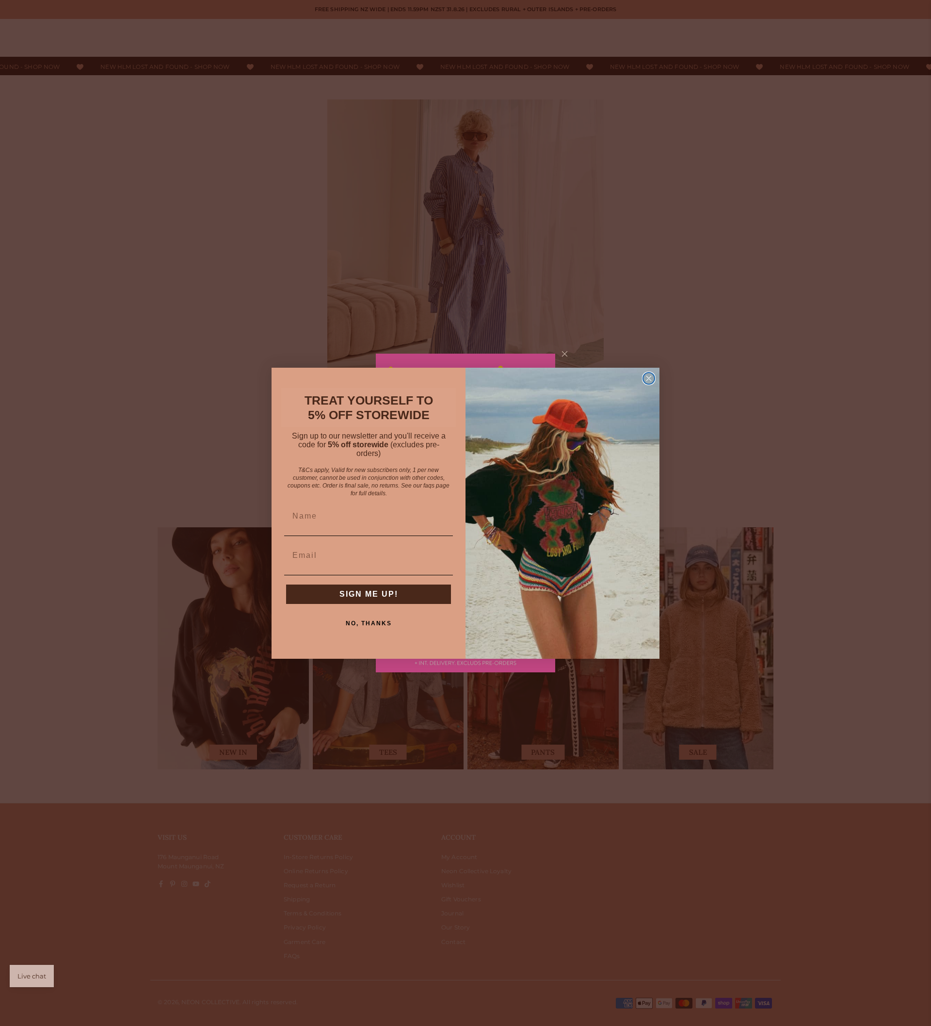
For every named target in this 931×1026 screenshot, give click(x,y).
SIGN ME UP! (368, 594)
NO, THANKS (369, 623)
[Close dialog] (649, 378)
